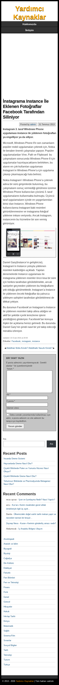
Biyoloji (7, 553)
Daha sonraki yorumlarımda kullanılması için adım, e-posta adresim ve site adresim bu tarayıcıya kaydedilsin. (28, 418)
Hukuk (6, 611)
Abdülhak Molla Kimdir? (17, 348)
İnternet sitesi (12, 408)
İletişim (29, 30)
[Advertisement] (29, 64)
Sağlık (6, 631)
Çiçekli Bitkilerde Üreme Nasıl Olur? (20, 476)
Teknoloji (8, 655)
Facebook (16, 341)
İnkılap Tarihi (9, 616)
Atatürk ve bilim (11, 544)
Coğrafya (8, 558)
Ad (8, 394)
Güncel (7, 602)
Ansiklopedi (9, 539)
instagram (26, 341)
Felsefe (7, 573)
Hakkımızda (29, 24)
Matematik (8, 626)
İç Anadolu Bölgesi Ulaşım (30, 529)
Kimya (6, 621)
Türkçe (7, 664)
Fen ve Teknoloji (11, 582)
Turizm (7, 660)
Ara (4, 439)
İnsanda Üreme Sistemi (14, 458)
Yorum (10, 369)
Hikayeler (8, 606)
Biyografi (8, 549)
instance (36, 341)
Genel (6, 597)
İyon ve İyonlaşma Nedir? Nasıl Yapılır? (37, 499)
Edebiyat (8, 568)
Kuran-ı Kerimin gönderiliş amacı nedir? (38, 523)
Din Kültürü (9, 563)
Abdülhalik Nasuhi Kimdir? (40, 348)
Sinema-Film (9, 635)
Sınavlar (7, 640)
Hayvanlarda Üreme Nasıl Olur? (18, 463)
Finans (7, 587)
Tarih (6, 650)
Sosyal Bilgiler (10, 645)
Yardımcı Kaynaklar (25, 681)
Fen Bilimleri (9, 578)
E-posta (10, 401)
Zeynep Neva (12, 523)
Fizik (6, 592)
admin (33, 124)
